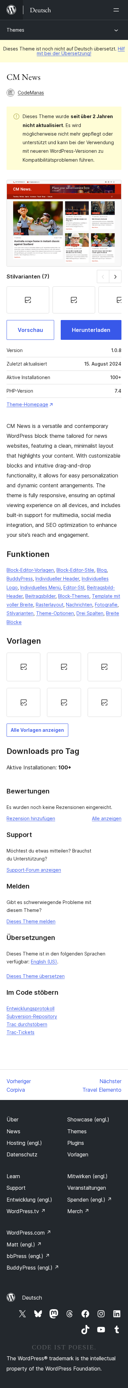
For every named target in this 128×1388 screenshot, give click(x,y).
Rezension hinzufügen (31, 818)
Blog (102, 570)
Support (16, 1187)
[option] (23, 667)
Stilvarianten (20, 613)
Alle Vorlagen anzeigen (37, 730)
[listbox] (64, 685)
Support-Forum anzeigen (34, 870)
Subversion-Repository (32, 1016)
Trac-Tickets (20, 1032)
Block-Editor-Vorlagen (30, 570)
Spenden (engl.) (89, 1199)
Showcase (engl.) (88, 1119)
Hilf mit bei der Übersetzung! (81, 51)
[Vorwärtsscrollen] (115, 276)
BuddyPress (20, 578)
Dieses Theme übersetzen (36, 976)
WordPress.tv (26, 1211)
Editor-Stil (73, 587)
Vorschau (30, 330)
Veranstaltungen (86, 1187)
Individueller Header (57, 578)
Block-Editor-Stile (75, 570)
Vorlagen (77, 1154)
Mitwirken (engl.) (87, 1176)
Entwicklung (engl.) (29, 1199)
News (13, 1131)
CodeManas (31, 92)
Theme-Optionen (55, 613)
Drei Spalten (89, 613)
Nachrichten (79, 604)
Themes (15, 30)
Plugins (75, 1143)
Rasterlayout (49, 604)
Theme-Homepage (27, 404)
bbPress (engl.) (28, 1256)
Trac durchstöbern (27, 1024)
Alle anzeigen (106, 818)
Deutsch (32, 1297)
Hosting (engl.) (24, 1143)
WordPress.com (29, 1232)
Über (12, 1119)
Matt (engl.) (24, 1244)
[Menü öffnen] (117, 10)
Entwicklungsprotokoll (30, 1008)
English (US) (44, 961)
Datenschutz (22, 1154)
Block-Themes (73, 596)
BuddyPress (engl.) (33, 1267)
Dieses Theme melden (31, 921)
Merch (78, 1211)
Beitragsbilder (40, 596)
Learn (13, 1176)
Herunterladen (91, 330)
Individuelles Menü (40, 587)
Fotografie (106, 604)
